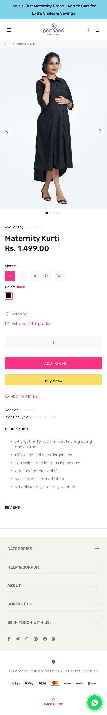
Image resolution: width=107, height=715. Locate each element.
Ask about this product (32, 323)
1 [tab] (46, 213)
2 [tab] (50, 213)
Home (6, 44)
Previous (7, 131)
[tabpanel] (53, 128)
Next (100, 131)
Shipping (19, 314)
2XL (47, 275)
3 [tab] (53, 213)
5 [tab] (60, 213)
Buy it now (53, 381)
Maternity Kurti (43, 417)
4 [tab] (57, 213)
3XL (59, 275)
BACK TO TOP (53, 704)
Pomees (28, 410)
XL (35, 275)
